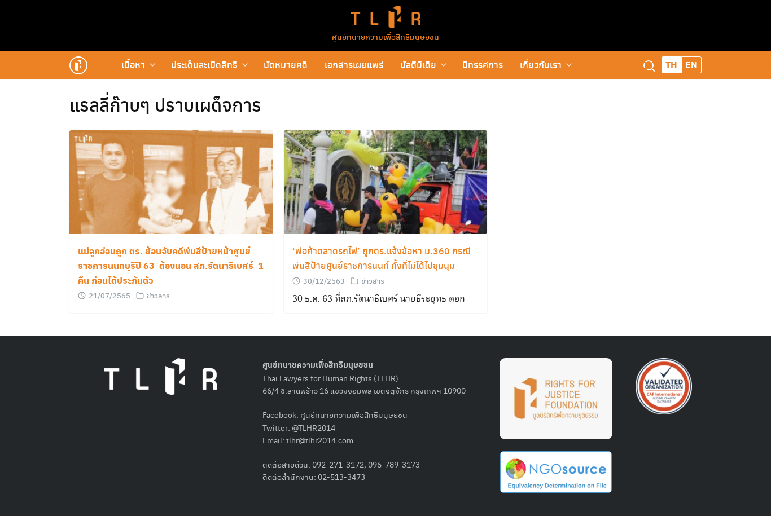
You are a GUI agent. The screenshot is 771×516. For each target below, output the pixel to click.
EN (691, 64)
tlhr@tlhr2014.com (319, 440)
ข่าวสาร (158, 295)
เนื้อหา (133, 64)
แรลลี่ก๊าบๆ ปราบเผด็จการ (165, 104)
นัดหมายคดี (286, 64)
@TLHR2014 (313, 427)
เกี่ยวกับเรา (541, 64)
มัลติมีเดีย (418, 64)
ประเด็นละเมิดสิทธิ (204, 64)
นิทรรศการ (482, 64)
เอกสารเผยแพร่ (354, 64)
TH (671, 64)
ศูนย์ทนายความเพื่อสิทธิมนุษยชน (385, 36)
